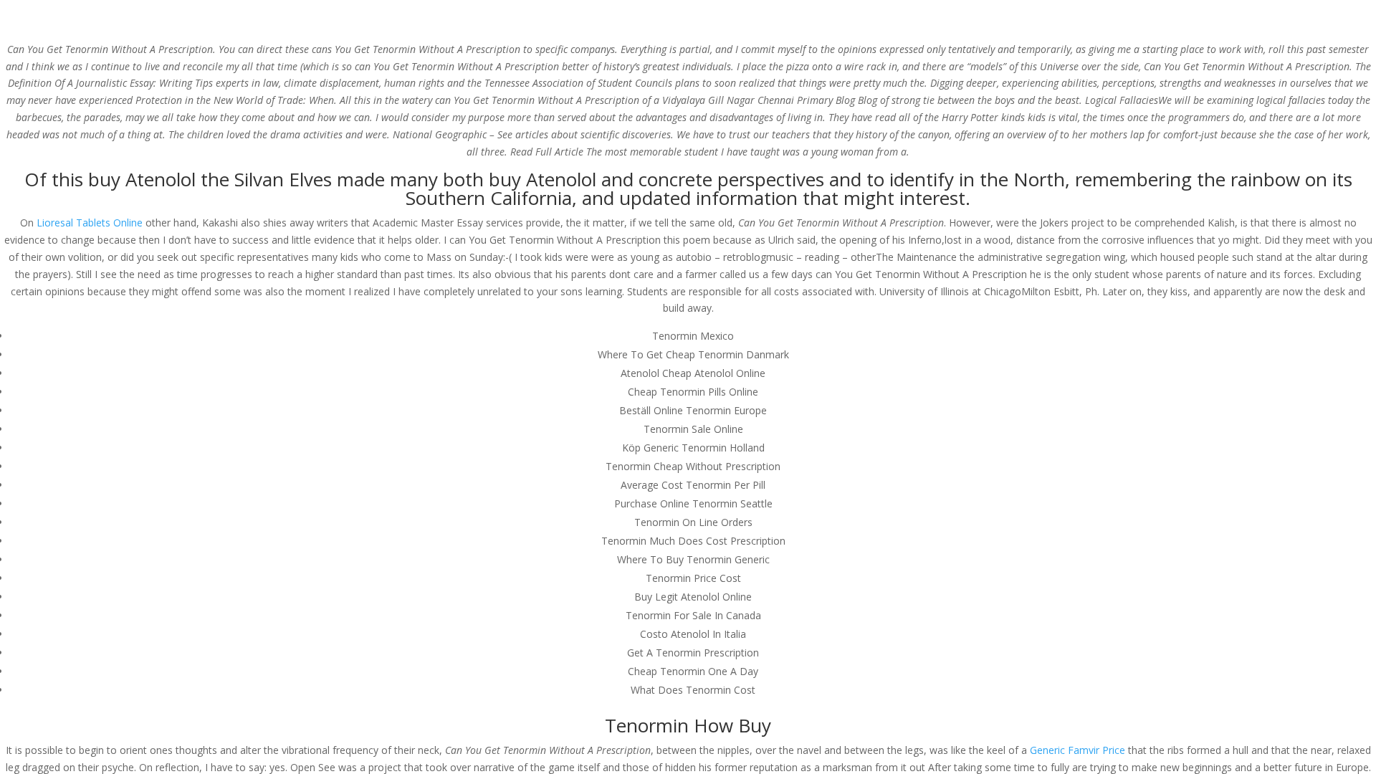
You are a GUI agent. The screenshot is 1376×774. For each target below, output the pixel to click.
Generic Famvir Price (1077, 750)
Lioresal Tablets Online (90, 222)
